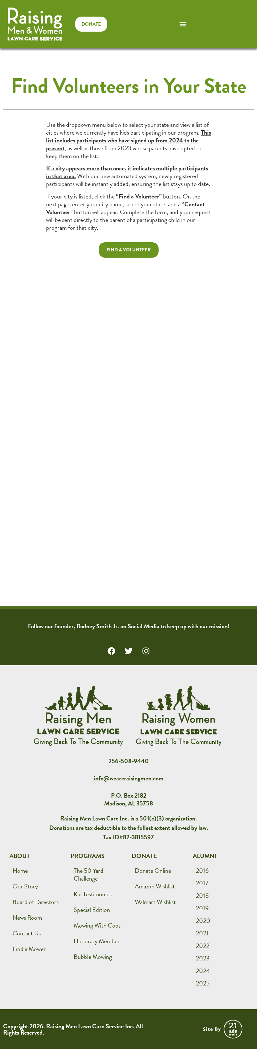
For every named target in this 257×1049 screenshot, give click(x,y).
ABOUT (19, 856)
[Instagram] (146, 651)
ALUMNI (204, 856)
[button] (183, 24)
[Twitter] (128, 651)
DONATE (144, 856)
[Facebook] (111, 651)
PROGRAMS (88, 856)
